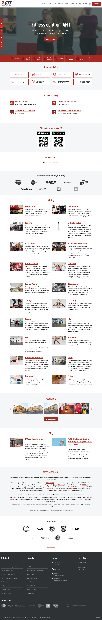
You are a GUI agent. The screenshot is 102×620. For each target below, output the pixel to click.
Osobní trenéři (2, 30)
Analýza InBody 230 (74, 223)
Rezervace (96, 4)
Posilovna (28, 223)
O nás (43, 4)
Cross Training (30, 243)
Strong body (29, 319)
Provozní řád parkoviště (7, 593)
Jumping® (28, 300)
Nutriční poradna (2, 34)
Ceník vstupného (5, 586)
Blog (80, 4)
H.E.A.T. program (73, 284)
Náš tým (60, 4)
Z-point (2, 37)
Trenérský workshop (21, 101)
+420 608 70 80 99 (59, 571)
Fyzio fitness (72, 263)
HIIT (26, 337)
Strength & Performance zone (77, 243)
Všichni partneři (51, 547)
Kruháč (70, 357)
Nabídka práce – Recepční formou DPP (69, 111)
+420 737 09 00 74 (59, 575)
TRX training (72, 300)
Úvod (40, 3)
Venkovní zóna (30, 206)
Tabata (70, 319)
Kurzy (55, 4)
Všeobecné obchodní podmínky (9, 567)
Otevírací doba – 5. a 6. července (25, 111)
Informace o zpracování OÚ (8, 574)
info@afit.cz (57, 578)
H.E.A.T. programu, (47, 488)
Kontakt (85, 4)
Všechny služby (31, 593)
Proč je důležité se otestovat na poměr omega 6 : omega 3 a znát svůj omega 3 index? (80, 441)
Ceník (66, 4)
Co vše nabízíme (50, 39)
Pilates (55, 485)
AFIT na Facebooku (1, 20)
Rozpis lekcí (74, 4)
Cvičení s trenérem (31, 263)
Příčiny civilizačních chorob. (34, 439)
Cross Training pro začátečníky (35, 570)
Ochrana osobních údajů (7, 570)
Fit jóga (70, 376)
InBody (81, 499)
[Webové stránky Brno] (98, 617)
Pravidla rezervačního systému (9, 578)
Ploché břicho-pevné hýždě (34, 357)
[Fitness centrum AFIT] (6, 3)
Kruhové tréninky (52, 487)
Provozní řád (4, 563)
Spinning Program (31, 284)
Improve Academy (2, 27)
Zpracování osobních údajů (34, 617)
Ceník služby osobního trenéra (9, 582)
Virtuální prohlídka (51, 419)
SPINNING (73, 487)
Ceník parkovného (5, 589)
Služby (49, 4)
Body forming (72, 337)
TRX (83, 485)
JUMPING (71, 488)
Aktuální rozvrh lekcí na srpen (67, 101)
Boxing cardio (29, 376)
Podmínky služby (46, 617)
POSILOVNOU (50, 483)
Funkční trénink (73, 206)
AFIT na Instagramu (1, 23)
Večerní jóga (61, 485)
